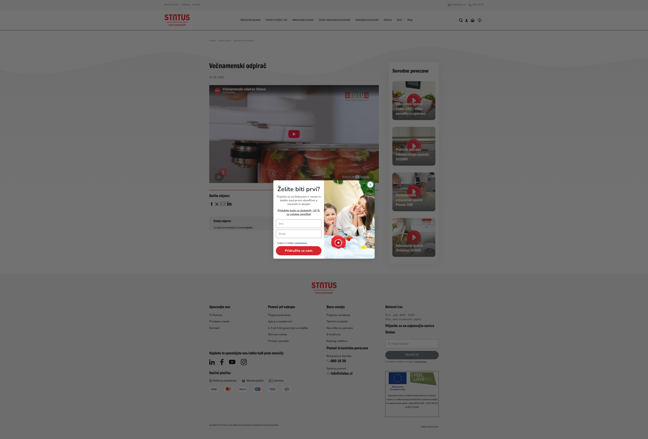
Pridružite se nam (299, 250)
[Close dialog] (370, 185)
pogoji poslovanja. (301, 243)
